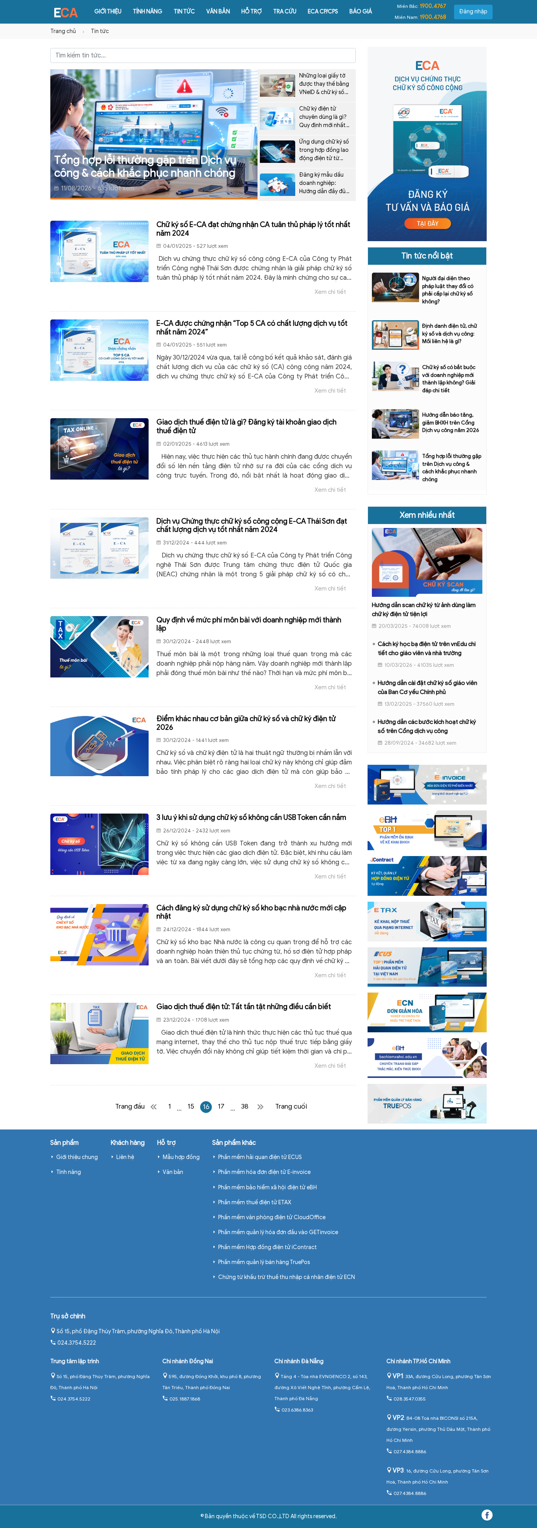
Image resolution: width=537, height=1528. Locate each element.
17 (221, 1106)
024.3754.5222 (76, 1343)
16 (206, 1106)
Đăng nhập (473, 11)
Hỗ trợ (251, 11)
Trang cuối (291, 1106)
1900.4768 (433, 17)
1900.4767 (433, 6)
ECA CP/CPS (323, 11)
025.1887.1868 (184, 1399)
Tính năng (147, 11)
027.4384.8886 (410, 1451)
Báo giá (360, 11)
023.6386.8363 (297, 1410)
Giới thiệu (107, 11)
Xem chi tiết (330, 291)
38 (244, 1106)
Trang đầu (130, 1106)
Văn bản (218, 11)
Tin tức (184, 11)
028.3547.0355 (410, 1399)
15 (191, 1106)
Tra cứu (284, 11)
